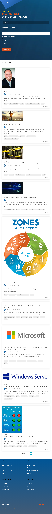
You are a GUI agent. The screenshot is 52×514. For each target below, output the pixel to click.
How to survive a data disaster (13, 124)
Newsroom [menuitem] (30, 473)
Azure (5, 103)
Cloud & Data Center (9, 209)
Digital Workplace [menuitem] (7, 470)
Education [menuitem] (5, 486)
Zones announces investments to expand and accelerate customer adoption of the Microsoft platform (26, 348)
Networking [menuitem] (5, 468)
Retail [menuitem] (3, 494)
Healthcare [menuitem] (5, 492)
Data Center (24, 209)
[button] (50, 3)
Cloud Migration (8, 398)
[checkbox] (26, 40)
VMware (38, 209)
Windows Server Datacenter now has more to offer (20, 197)
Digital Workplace (13, 103)
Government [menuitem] (5, 489)
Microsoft (22, 136)
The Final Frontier (9, 92)
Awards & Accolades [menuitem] (32, 470)
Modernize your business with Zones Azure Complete (21, 283)
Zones (7, 94)
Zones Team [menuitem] (30, 468)
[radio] (26, 38)
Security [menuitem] (4, 473)
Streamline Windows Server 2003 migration (18, 436)
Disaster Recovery (31, 136)
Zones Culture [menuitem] (31, 465)
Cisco (30, 317)
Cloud (43, 209)
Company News (22, 361)
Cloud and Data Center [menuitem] (8, 465)
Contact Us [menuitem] (30, 494)
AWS (43, 103)
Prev (23, 453)
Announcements (32, 361)
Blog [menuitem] (28, 486)
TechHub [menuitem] (29, 483)
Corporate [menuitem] (5, 483)
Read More (45, 106)
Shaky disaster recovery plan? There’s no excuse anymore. (23, 163)
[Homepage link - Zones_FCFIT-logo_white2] (6, 505)
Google (22, 103)
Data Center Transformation (33, 103)
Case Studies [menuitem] (30, 489)
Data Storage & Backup (23, 294)
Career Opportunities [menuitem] (33, 492)
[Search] (46, 4)
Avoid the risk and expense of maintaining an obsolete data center (25, 386)
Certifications (12, 361)
